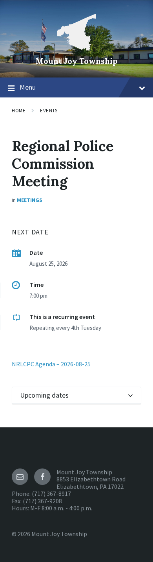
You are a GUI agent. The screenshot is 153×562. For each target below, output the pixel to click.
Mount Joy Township (77, 61)
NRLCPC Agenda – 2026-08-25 (51, 364)
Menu (28, 87)
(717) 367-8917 (51, 493)
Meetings (29, 200)
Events (48, 110)
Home (19, 110)
